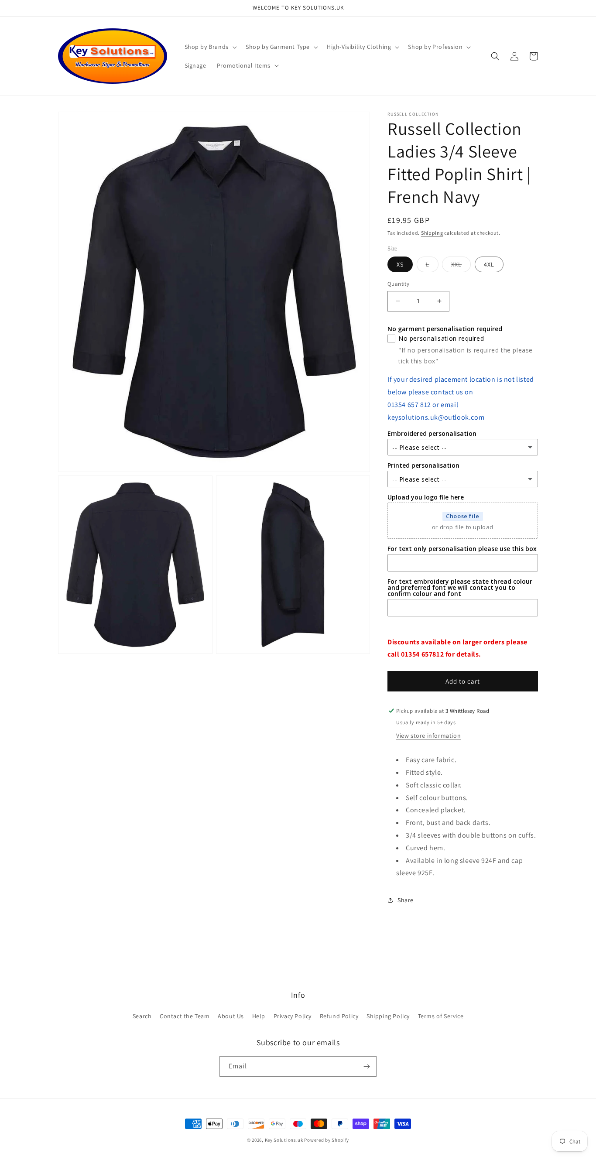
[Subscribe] (366, 1066)
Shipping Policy (388, 1016)
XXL (461, 266)
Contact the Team (185, 1016)
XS (400, 264)
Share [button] (405, 900)
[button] (209, 47)
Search (142, 1016)
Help (258, 1016)
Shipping (432, 232)
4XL (489, 264)
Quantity (398, 283)
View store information (428, 735)
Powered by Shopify (326, 1140)
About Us (231, 1016)
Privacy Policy (293, 1016)
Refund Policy (339, 1016)
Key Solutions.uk (284, 1140)
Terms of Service (441, 1016)
